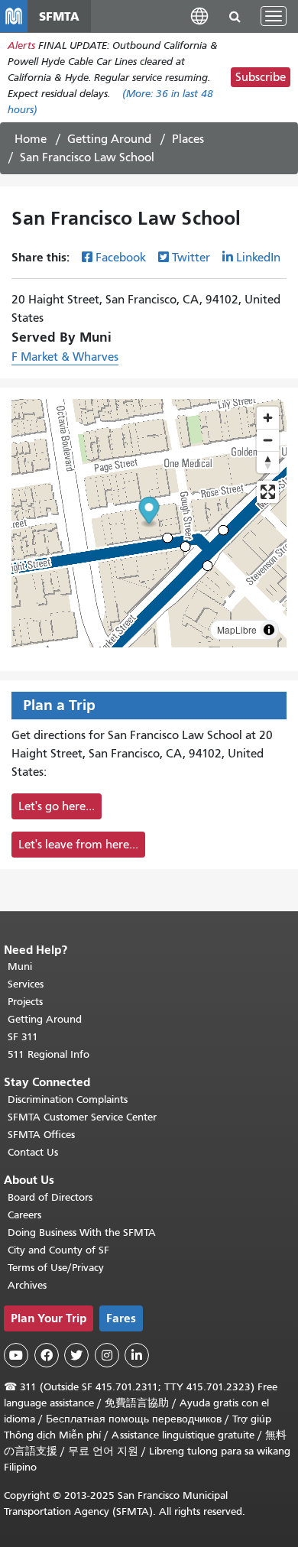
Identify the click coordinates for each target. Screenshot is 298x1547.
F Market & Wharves (64, 357)
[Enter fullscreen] (268, 492)
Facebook (121, 257)
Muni (20, 966)
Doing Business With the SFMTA (82, 1232)
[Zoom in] (268, 418)
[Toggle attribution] (269, 630)
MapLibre (237, 629)
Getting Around (109, 139)
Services (26, 984)
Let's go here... (56, 806)
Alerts (21, 45)
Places (188, 139)
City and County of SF (58, 1250)
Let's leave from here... (78, 844)
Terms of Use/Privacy (56, 1267)
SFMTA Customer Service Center (82, 1117)
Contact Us (33, 1152)
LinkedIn (258, 257)
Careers (24, 1214)
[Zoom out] (268, 440)
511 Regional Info (48, 1054)
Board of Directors (50, 1197)
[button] (199, 15)
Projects (25, 1001)
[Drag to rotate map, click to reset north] (268, 462)
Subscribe (260, 77)
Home (31, 139)
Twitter (191, 257)
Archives (27, 1285)
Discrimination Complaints (68, 1099)
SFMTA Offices (41, 1134)
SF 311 (23, 1036)
